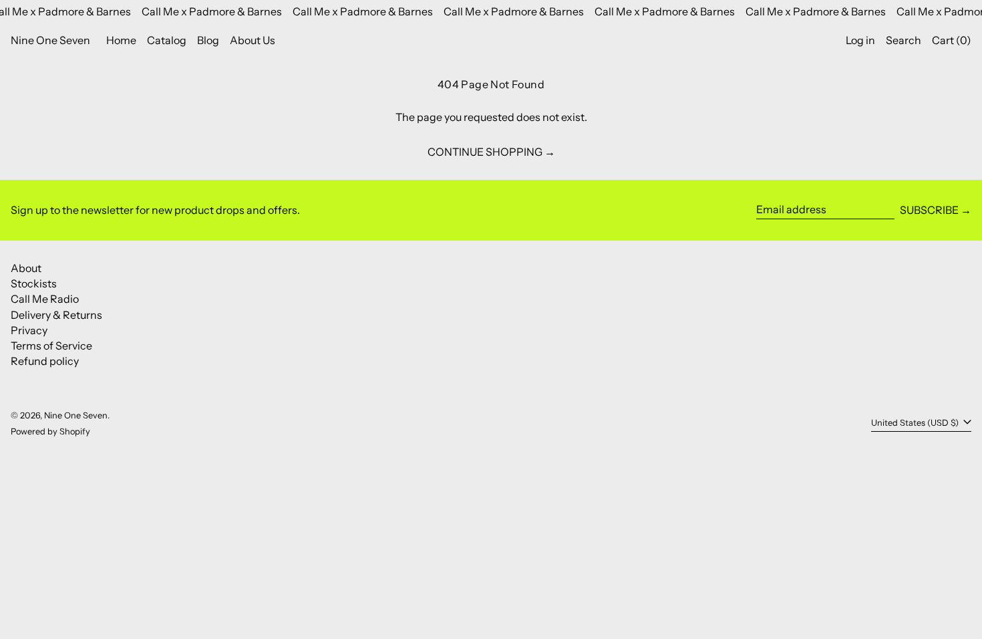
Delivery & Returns (56, 315)
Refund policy (45, 361)
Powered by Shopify (50, 431)
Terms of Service (51, 345)
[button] (903, 40)
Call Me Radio (45, 298)
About (26, 268)
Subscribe (929, 210)
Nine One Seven (50, 40)
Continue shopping (485, 152)
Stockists (34, 283)
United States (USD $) (916, 423)
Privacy (29, 330)
